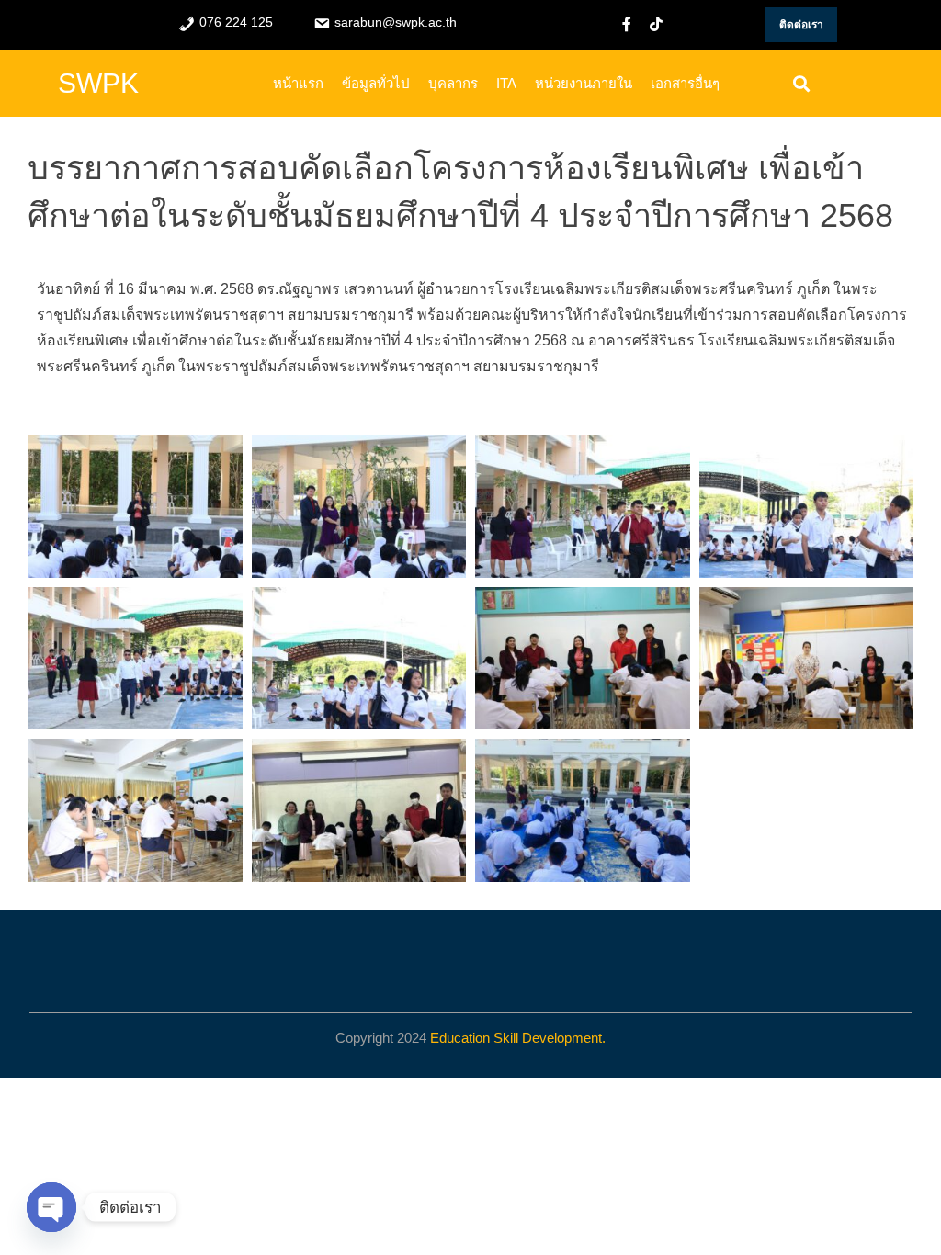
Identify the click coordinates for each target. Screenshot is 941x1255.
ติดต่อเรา (801, 24)
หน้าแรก (298, 83)
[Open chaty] (51, 1207)
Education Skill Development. (518, 1038)
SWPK (98, 83)
